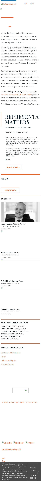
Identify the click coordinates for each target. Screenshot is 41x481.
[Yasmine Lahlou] (20, 232)
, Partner (10, 252)
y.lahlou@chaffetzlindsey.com (10, 255)
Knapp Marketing (20, 439)
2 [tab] (6, 26)
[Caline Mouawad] (20, 289)
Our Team (7, 412)
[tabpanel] (20, 21)
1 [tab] (2, 26)
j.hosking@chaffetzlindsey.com (10, 226)
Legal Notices (21, 433)
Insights (7, 420)
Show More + (10, 190)
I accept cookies (33, 467)
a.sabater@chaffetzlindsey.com (10, 283)
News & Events (10, 423)
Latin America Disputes (8, 360)
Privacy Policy (7, 433)
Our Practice (10, 416)
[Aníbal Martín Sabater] (20, 260)
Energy (3, 357)
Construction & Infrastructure (10, 353)
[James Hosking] (20, 221)
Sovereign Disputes (7, 364)
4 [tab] (13, 26)
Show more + (13, 167)
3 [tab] (9, 26)
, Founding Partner (13, 224)
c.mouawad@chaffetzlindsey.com (11, 312)
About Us (7, 408)
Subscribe (19, 390)
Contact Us (9, 427)
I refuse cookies (33, 476)
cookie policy (21, 471)
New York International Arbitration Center (16, 94)
